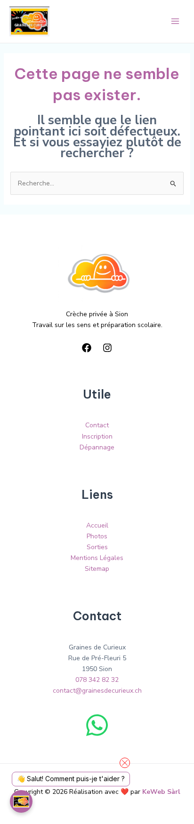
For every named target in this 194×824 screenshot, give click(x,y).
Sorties (97, 547)
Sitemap (97, 568)
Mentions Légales (97, 557)
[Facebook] (86, 347)
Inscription (97, 436)
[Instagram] (107, 347)
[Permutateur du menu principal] (175, 21)
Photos (97, 536)
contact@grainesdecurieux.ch (97, 690)
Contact (97, 425)
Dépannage (97, 447)
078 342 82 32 (97, 679)
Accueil (97, 525)
